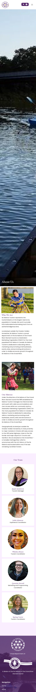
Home (4, 686)
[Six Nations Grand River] (18, 663)
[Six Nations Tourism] (5, 4)
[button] (25, 4)
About (4, 689)
